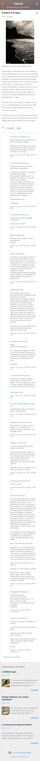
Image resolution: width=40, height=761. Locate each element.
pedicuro (13, 387)
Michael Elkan (25, 757)
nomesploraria (15, 376)
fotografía (10, 128)
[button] (37, 13)
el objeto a (14, 618)
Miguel (12, 235)
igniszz (12, 254)
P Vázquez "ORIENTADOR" (19, 404)
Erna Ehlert (14, 341)
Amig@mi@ (14, 592)
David (12, 290)
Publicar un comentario (12, 657)
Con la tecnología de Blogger (21, 753)
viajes (19, 128)
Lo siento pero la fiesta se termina (17, 725)
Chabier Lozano (15, 422)
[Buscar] (37, 4)
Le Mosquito (14, 163)
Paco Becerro (15, 137)
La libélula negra (9, 672)
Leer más (34, 690)
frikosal (18, 3)
